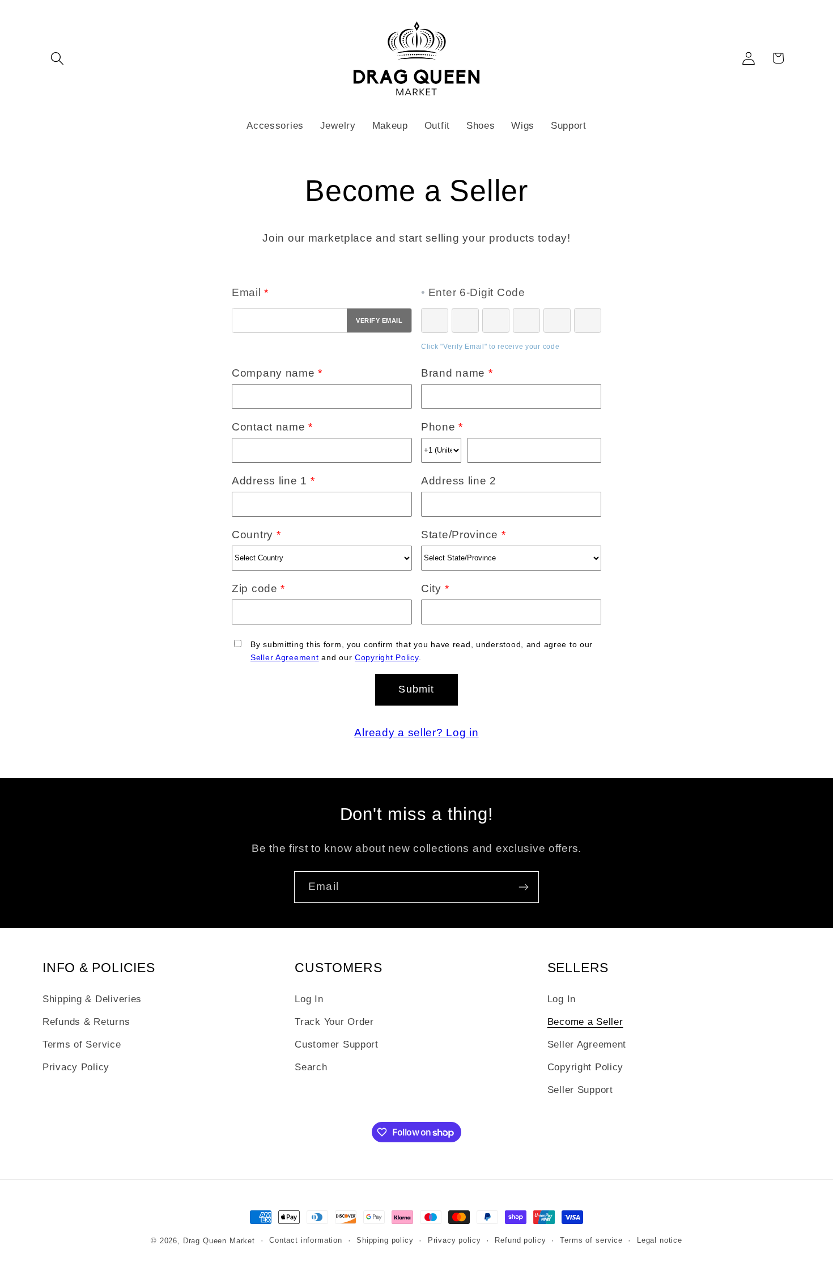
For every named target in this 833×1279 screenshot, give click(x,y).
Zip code (258, 588)
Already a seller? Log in (416, 732)
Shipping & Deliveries (92, 999)
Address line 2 (458, 481)
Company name (277, 373)
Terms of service (591, 1240)
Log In (309, 999)
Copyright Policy (387, 657)
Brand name (457, 373)
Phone (442, 427)
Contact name (272, 427)
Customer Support (337, 1044)
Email (250, 292)
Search (311, 1067)
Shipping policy (385, 1240)
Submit (416, 689)
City (435, 588)
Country (256, 535)
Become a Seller (585, 1021)
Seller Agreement (284, 657)
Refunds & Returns (86, 1021)
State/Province (463, 535)
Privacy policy (454, 1240)
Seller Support (580, 1089)
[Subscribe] (523, 887)
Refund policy (520, 1240)
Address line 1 (273, 481)
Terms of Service (81, 1044)
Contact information (305, 1240)
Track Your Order (334, 1021)
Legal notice (659, 1240)
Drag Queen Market (219, 1240)
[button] (57, 58)
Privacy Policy (75, 1067)
